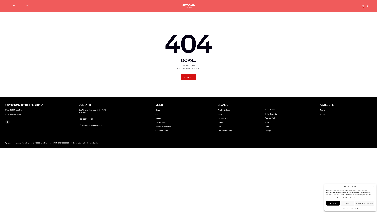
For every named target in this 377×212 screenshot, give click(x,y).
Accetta (333, 203)
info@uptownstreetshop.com (90, 125)
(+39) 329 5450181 (86, 119)
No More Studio (92, 143)
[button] (373, 186)
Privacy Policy (354, 208)
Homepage (188, 77)
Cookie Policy (345, 208)
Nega (347, 203)
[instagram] (7, 122)
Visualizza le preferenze (364, 203)
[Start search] (368, 6)
